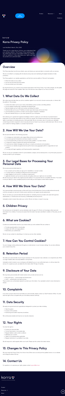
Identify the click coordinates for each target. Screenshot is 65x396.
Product (41, 13)
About (60, 13)
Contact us (59, 18)
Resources (50, 13)
